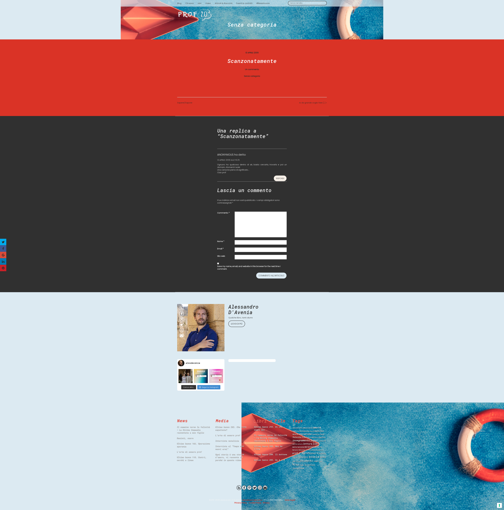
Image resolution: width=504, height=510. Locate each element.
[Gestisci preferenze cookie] (499, 505)
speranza (296, 461)
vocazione (298, 468)
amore (317, 427)
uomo (320, 461)
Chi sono (189, 3)
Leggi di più (236, 323)
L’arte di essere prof (189, 451)
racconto (322, 453)
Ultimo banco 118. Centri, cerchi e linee (192, 458)
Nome (220, 241)
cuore (311, 431)
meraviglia (310, 447)
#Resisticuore (263, 3)
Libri (199, 3)
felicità (296, 437)
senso (323, 456)
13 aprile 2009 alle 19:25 (228, 160)
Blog (179, 3)
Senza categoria (252, 24)
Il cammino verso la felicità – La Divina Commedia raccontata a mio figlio (193, 430)
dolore (295, 434)
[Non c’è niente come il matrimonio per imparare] (185, 376)
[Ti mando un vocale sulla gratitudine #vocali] (216, 376)
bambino (295, 431)
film (303, 437)
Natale (295, 450)
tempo (316, 461)
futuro (308, 437)
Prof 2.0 (252, 15)
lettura (307, 443)
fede (322, 434)
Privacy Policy (240, 502)
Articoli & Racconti (223, 3)
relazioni (303, 457)
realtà (294, 457)
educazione (305, 434)
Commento (223, 213)
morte (319, 447)
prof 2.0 (297, 453)
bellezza (304, 431)
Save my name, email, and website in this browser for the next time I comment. (248, 267)
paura (314, 450)
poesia (320, 450)
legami (314, 440)
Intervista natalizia (227, 440)
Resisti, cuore (185, 438)
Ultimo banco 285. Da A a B (269, 460)
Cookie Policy (255, 502)
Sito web (221, 256)
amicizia (308, 427)
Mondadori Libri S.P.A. (252, 500)
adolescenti (297, 428)
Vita (295, 464)
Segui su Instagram (210, 387)
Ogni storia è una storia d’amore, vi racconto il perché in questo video (230, 457)
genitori (314, 437)
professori (310, 453)
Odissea (301, 450)
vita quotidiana (307, 465)
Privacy (266, 502)
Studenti (306, 460)
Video (208, 3)
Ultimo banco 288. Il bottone (270, 454)
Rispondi (280, 178)
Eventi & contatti (244, 3)
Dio (322, 430)
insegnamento (301, 440)
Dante (317, 431)
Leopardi (322, 441)
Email (220, 248)
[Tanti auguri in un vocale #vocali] (201, 376)
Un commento (252, 69)
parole (308, 450)
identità (322, 437)
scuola (314, 457)
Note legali (290, 500)
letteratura (297, 444)
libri (316, 443)
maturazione (298, 447)
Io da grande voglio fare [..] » (313, 102)
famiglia (315, 434)
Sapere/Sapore (184, 102)
